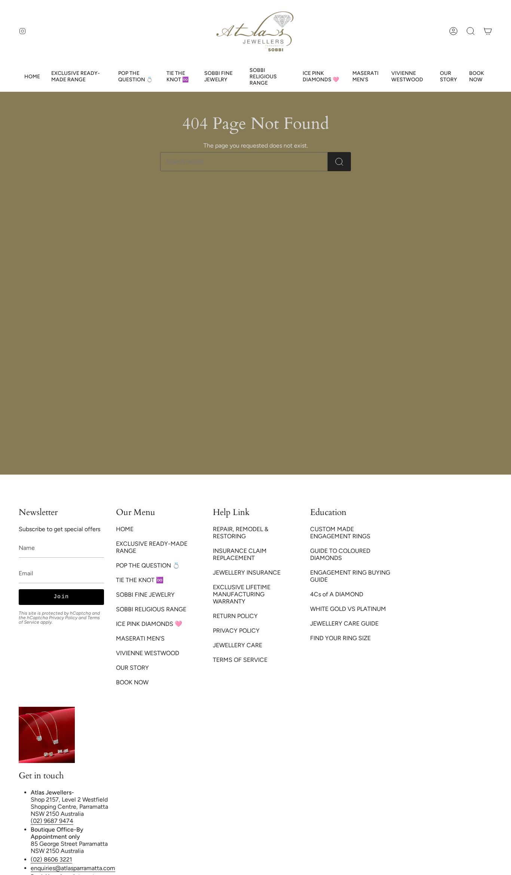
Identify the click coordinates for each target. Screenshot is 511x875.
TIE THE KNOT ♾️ (139, 580)
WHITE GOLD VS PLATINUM (348, 608)
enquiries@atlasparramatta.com (73, 868)
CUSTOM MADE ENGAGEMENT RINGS (340, 533)
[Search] (339, 161)
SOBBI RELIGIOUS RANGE (151, 609)
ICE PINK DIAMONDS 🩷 (149, 623)
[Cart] (487, 31)
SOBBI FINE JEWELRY (145, 594)
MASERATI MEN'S (140, 638)
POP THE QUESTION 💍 (148, 565)
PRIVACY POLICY (236, 630)
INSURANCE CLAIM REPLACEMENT (240, 554)
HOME (125, 529)
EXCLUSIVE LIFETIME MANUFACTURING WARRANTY (241, 594)
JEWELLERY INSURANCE (247, 572)
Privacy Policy (63, 617)
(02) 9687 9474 (52, 820)
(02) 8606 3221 (51, 859)
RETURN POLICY (235, 616)
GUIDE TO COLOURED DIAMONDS (340, 554)
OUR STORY (132, 667)
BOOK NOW (132, 682)
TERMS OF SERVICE (240, 659)
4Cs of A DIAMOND (336, 594)
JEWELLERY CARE (237, 645)
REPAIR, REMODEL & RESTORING (240, 533)
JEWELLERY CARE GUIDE (344, 623)
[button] (470, 31)
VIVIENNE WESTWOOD (147, 653)
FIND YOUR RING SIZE (340, 638)
